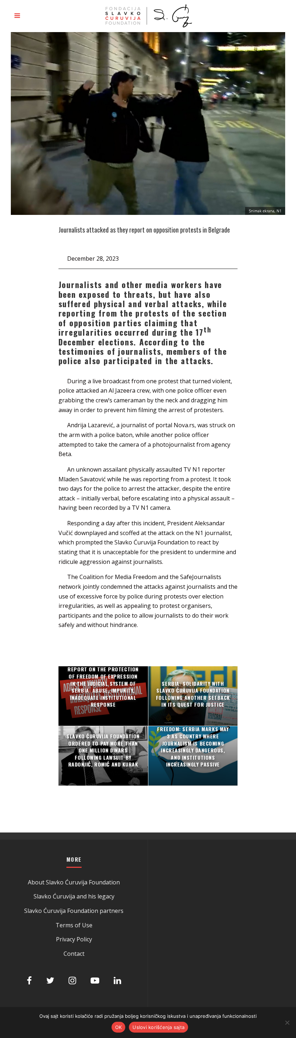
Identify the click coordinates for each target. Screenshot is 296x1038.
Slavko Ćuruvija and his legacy (74, 896)
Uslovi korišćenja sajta (158, 1027)
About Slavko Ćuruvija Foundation (74, 882)
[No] (287, 1022)
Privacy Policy (74, 939)
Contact (74, 954)
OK (118, 1027)
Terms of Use (74, 925)
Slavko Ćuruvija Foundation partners (73, 911)
